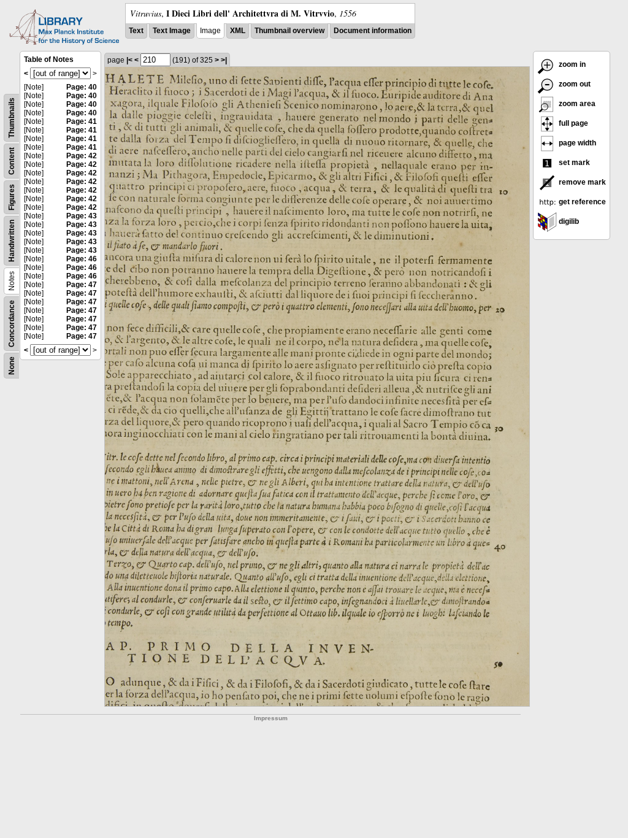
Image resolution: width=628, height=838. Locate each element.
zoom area (576, 103)
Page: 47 (81, 284)
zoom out (574, 84)
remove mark (581, 182)
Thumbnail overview (289, 30)
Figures (11, 197)
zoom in (571, 64)
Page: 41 (81, 121)
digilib (568, 221)
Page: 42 (81, 156)
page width (576, 143)
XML (237, 30)
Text (136, 30)
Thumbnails (11, 118)
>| (224, 60)
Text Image (172, 30)
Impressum (271, 718)
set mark (573, 162)
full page (572, 123)
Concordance (11, 323)
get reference (581, 202)
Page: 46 (81, 259)
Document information (373, 30)
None (11, 365)
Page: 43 (81, 216)
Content (11, 161)
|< (129, 60)
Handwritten (11, 241)
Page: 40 (81, 87)
